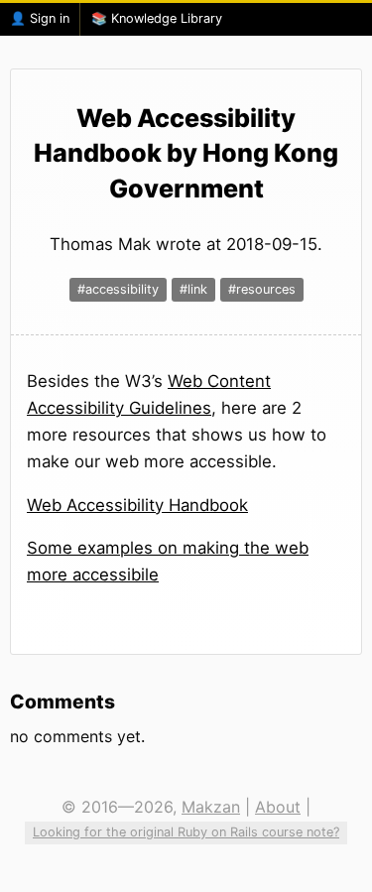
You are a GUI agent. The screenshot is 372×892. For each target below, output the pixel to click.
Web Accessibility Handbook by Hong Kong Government (186, 153)
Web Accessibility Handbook (137, 505)
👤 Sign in (39, 18)
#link (193, 289)
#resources (262, 289)
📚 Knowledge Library (156, 18)
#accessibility (118, 289)
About (278, 807)
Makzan (211, 807)
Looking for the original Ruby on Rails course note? (186, 832)
